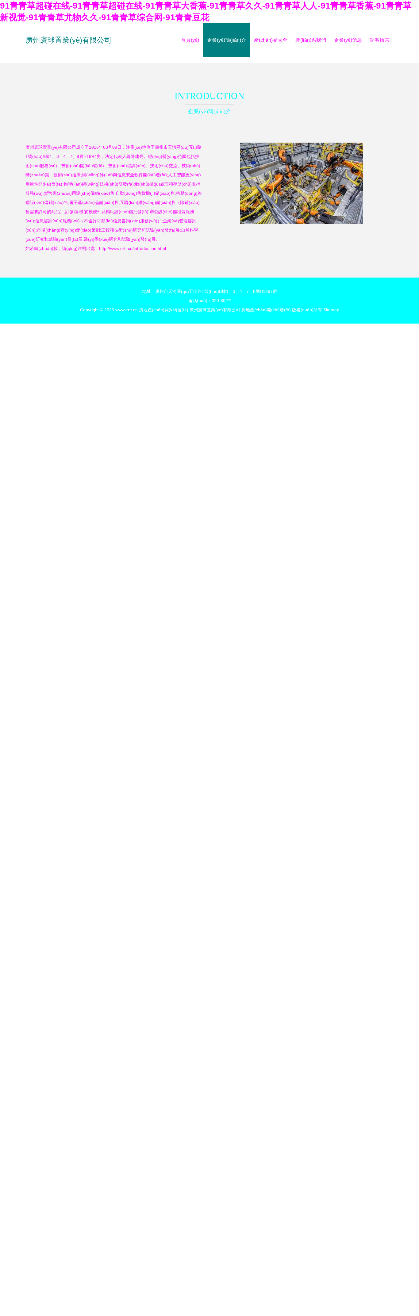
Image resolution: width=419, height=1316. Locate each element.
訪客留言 (380, 40)
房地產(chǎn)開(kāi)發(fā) (163, 309)
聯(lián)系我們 (310, 40)
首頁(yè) (190, 40)
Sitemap (331, 309)
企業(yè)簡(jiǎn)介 (226, 40)
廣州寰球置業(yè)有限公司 (68, 40)
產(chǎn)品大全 (270, 40)
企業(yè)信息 (348, 40)
